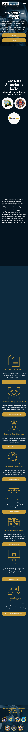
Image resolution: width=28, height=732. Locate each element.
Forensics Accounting (14, 479)
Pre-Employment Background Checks (14, 613)
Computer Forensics (14, 579)
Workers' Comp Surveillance (14, 414)
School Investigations (14, 511)
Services (14, 35)
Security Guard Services (14, 446)
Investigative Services (14, 544)
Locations (14, 40)
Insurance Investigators (14, 382)
